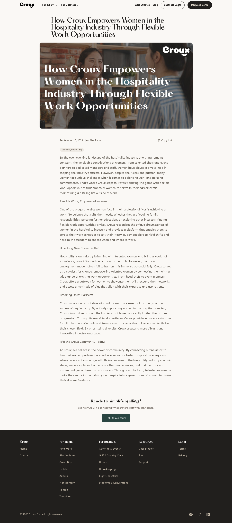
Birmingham (67, 455)
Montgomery (67, 482)
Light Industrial (108, 476)
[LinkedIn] (208, 515)
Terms (182, 448)
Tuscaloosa (65, 496)
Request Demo (200, 4)
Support (143, 462)
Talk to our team (116, 418)
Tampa (63, 489)
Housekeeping (107, 469)
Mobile (63, 469)
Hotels (102, 462)
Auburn (63, 476)
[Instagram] (199, 515)
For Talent (48, 4)
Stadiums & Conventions (113, 482)
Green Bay (65, 462)
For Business (68, 4)
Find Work (65, 448)
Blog (155, 4)
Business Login (173, 4)
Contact (24, 455)
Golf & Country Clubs (111, 455)
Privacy (182, 455)
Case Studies (142, 4)
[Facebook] (191, 515)
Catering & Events (110, 448)
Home (23, 448)
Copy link (166, 140)
